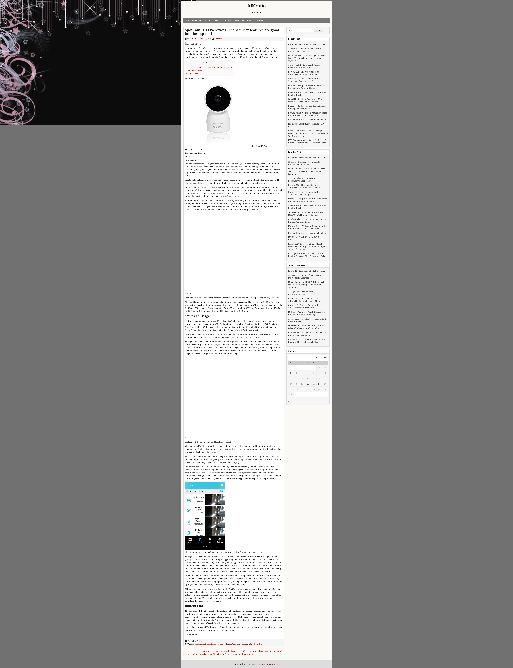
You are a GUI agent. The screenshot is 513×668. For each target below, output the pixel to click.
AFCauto (256, 6)
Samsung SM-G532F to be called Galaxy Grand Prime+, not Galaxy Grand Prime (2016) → (243, 651)
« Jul (290, 402)
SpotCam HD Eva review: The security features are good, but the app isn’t (232, 32)
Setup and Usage (194, 70)
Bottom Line (192, 73)
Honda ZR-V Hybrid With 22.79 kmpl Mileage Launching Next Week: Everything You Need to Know (308, 133)
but (204, 644)
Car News (217, 20)
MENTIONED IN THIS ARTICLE (214, 68)
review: (237, 644)
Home (187, 20)
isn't (231, 644)
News (249, 20)
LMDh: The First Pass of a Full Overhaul (306, 44)
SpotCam (254, 644)
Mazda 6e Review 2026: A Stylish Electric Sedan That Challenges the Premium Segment (307, 58)
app (196, 644)
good (222, 644)
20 (308, 384)
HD (226, 644)
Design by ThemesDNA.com (268, 664)
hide (213, 63)
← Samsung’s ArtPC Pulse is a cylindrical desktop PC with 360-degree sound (219, 654)
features (215, 644)
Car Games (207, 20)
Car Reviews (228, 20)
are (200, 644)
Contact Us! (258, 20)
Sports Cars (240, 20)
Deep (219, 39)
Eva (208, 644)
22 (319, 384)
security (245, 644)
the (260, 644)
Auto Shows (196, 20)
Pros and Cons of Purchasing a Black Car (307, 120)
